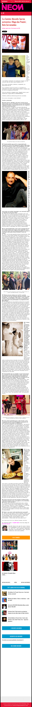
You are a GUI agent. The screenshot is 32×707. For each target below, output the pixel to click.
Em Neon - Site (25, 704)
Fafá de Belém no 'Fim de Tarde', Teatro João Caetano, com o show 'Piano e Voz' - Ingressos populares (18, 619)
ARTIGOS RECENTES (6, 582)
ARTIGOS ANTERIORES (25, 582)
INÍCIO (15, 582)
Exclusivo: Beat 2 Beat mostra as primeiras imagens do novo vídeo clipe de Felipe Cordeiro (18, 612)
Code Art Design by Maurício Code (20, 705)
